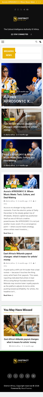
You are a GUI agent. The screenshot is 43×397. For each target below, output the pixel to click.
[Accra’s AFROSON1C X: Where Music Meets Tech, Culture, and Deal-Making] (21, 84)
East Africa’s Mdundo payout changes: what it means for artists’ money (21, 126)
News (12, 92)
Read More (7, 233)
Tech (20, 186)
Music (6, 92)
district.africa (10, 135)
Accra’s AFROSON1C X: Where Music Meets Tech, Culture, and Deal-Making (19, 2)
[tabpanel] (21, 331)
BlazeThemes (26, 388)
